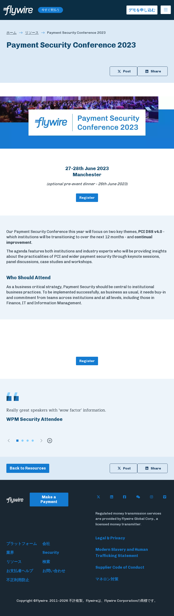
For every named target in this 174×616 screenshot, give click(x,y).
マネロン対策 (106, 579)
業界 (10, 552)
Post (127, 71)
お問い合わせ (53, 570)
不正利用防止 (17, 580)
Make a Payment (49, 499)
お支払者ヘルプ (19, 570)
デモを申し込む (142, 10)
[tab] (17, 440)
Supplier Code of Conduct (119, 567)
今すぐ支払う (50, 10)
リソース (32, 33)
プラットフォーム (21, 543)
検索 (46, 561)
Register (87, 198)
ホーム (11, 33)
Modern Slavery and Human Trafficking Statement (121, 552)
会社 (46, 543)
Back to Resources (28, 468)
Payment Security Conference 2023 (76, 33)
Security (50, 552)
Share (156, 71)
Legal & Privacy (110, 538)
